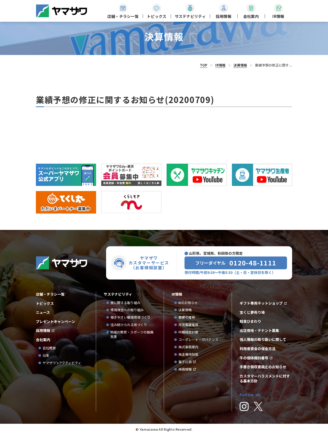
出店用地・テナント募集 (259, 330)
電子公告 (185, 362)
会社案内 (43, 339)
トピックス (45, 303)
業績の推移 (188, 317)
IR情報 (220, 65)
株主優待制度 (188, 354)
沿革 (46, 355)
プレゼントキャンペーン (55, 321)
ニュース (43, 312)
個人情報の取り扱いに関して (263, 339)
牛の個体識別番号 (254, 357)
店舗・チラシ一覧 (50, 294)
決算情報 (240, 65)
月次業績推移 (188, 325)
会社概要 (49, 348)
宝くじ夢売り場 (254, 312)
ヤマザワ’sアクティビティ (62, 363)
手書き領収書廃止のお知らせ (263, 366)
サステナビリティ (118, 294)
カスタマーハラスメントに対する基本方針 (265, 379)
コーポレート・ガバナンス (200, 340)
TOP (204, 65)
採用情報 (43, 330)
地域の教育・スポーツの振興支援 (131, 334)
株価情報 (185, 369)
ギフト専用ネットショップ (261, 303)
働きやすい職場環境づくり (130, 317)
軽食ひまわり (250, 321)
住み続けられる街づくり (128, 325)
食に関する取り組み (125, 303)
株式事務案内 (188, 347)
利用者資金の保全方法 (257, 348)
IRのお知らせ (188, 303)
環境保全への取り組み (127, 310)
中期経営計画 (190, 332)
